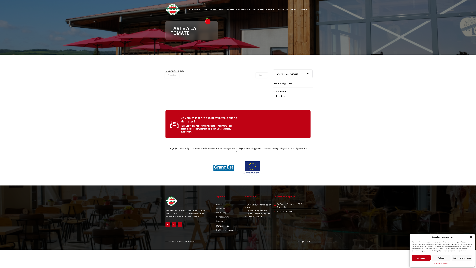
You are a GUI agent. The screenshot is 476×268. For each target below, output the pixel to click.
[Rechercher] (308, 73)
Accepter (421, 258)
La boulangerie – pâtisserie (237, 9)
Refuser (441, 258)
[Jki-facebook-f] (167, 224)
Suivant (262, 75)
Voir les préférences (462, 258)
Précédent (172, 75)
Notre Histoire (194, 9)
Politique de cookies (441, 263)
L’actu (293, 9)
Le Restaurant (282, 9)
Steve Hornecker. (189, 242)
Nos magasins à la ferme (262, 9)
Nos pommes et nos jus (213, 9)
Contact (303, 9)
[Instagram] (174, 224)
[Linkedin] (180, 224)
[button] (471, 237)
